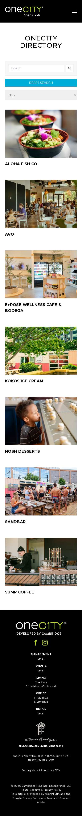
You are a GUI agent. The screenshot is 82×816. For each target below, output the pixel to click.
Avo (9, 234)
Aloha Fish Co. (22, 164)
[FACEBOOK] (35, 643)
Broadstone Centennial (41, 686)
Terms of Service (58, 798)
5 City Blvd (41, 698)
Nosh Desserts (22, 451)
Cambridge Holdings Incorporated (44, 785)
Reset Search (41, 83)
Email (40, 658)
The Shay (41, 682)
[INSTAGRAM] (45, 643)
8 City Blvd (41, 701)
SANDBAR (15, 521)
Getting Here (30, 770)
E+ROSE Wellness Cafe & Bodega (33, 307)
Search (69, 68)
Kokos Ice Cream (24, 381)
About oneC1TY (50, 770)
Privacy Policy (52, 789)
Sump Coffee (19, 592)
